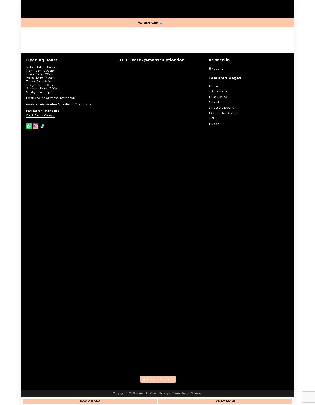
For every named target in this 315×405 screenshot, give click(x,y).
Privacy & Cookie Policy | (175, 393)
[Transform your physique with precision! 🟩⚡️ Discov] (185, 146)
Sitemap (196, 393)
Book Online (219, 97)
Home (215, 86)
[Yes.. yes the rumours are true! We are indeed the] (157, 103)
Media (215, 124)
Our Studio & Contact (224, 113)
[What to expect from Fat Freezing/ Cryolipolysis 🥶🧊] (157, 249)
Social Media (219, 91)
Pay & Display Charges (40, 115)
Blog (214, 118)
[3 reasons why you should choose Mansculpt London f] (130, 98)
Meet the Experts (222, 107)
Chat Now (225, 401)
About (215, 102)
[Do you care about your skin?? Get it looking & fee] (185, 265)
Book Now (90, 401)
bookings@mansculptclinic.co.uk (55, 98)
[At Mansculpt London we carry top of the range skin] (130, 299)
